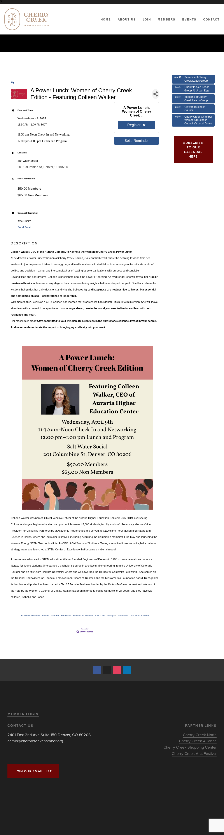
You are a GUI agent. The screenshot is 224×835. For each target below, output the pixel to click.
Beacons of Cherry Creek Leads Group (196, 79)
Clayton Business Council (194, 108)
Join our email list (33, 771)
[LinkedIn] (127, 670)
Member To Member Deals (86, 615)
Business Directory (30, 615)
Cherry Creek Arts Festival (194, 753)
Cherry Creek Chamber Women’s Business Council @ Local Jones (198, 120)
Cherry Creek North (200, 734)
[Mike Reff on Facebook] (97, 670)
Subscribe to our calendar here (193, 149)
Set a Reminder (136, 141)
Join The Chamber (139, 615)
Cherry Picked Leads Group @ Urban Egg (196, 89)
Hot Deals (66, 615)
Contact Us (122, 615)
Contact (211, 19)
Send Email (24, 227)
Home (106, 19)
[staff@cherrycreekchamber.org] (107, 670)
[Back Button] (12, 82)
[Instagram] (117, 670)
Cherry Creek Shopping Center (190, 747)
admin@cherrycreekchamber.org (35, 741)
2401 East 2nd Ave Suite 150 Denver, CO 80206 (49, 734)
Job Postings (108, 615)
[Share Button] (155, 94)
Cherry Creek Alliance (198, 741)
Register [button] (133, 125)
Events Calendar (50, 615)
